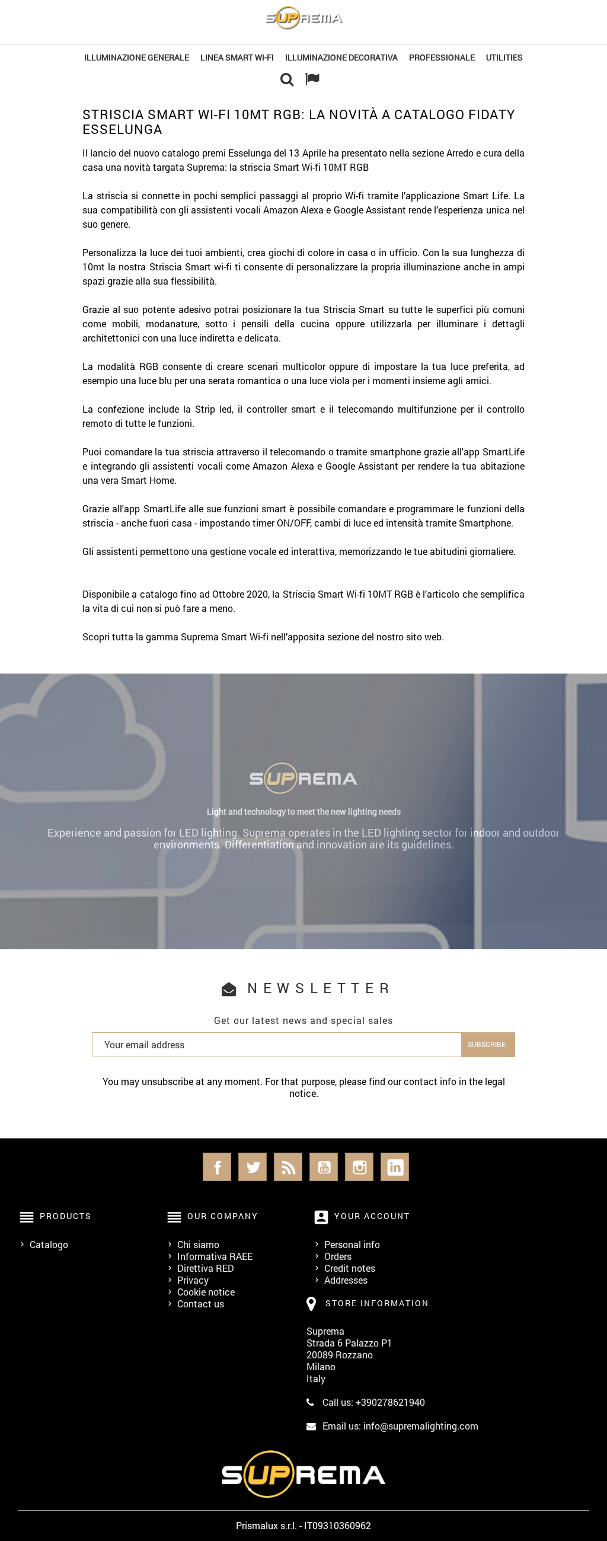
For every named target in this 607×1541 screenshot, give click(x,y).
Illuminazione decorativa (341, 57)
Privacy (193, 1280)
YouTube (323, 1167)
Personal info (352, 1244)
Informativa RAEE (215, 1256)
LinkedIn (394, 1167)
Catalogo (49, 1244)
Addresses (346, 1280)
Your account (372, 1215)
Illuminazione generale (136, 57)
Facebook (217, 1167)
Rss (288, 1167)
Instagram (359, 1167)
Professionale (442, 57)
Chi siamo (198, 1244)
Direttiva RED (205, 1268)
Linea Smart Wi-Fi (237, 57)
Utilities (504, 57)
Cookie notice (206, 1291)
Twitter (252, 1167)
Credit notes (349, 1268)
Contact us (200, 1303)
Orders (338, 1256)
